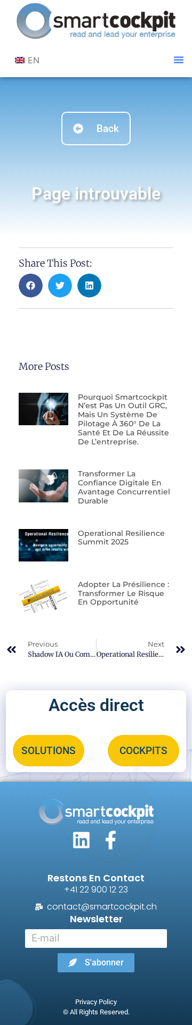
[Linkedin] (81, 840)
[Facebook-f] (110, 840)
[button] (179, 60)
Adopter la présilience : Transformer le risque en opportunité (123, 593)
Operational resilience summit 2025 (121, 537)
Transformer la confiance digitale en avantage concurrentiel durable (124, 487)
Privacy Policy (96, 1002)
